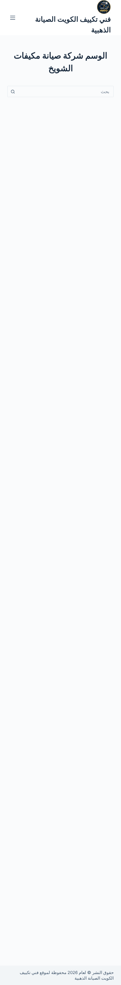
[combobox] (65, 91)
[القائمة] (12, 17)
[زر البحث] (13, 91)
